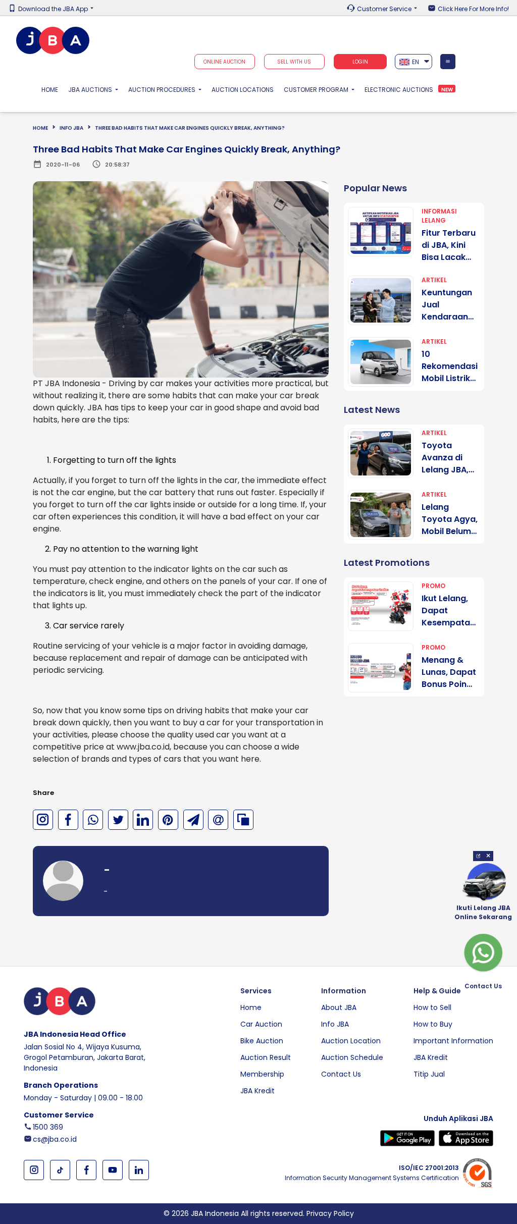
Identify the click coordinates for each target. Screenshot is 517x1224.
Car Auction (261, 1024)
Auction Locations (243, 89)
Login (360, 62)
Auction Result (265, 1057)
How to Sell (432, 1007)
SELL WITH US (294, 62)
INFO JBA (71, 128)
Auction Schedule (352, 1057)
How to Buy (432, 1024)
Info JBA (335, 1024)
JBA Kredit (257, 1091)
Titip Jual (429, 1074)
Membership (262, 1074)
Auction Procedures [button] (162, 89)
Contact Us (341, 1074)
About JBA (338, 1007)
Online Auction (224, 62)
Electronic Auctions (399, 89)
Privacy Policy (330, 1213)
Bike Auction (261, 1041)
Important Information (453, 1041)
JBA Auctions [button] (91, 89)
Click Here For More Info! (473, 9)
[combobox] (414, 61)
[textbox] (413, 62)
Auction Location (351, 1041)
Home (52, 89)
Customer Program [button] (317, 89)
